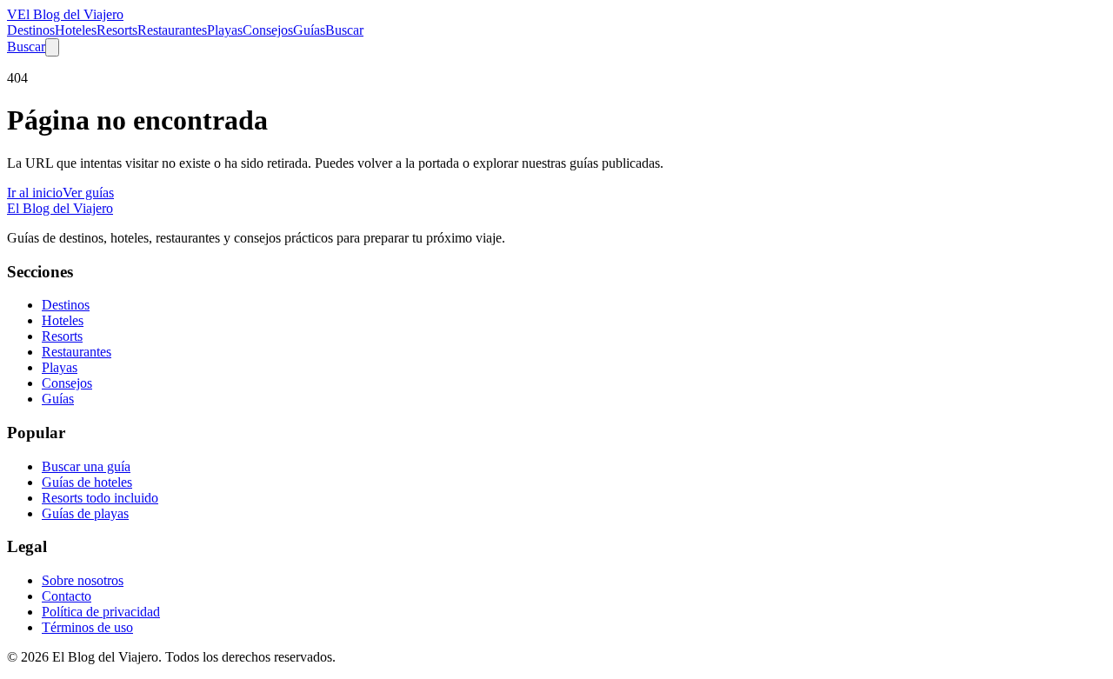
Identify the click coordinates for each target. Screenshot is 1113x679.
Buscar (344, 30)
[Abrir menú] (52, 47)
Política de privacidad (101, 611)
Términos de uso (87, 627)
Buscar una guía (86, 466)
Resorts (117, 30)
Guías (309, 30)
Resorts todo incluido (100, 497)
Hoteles (76, 30)
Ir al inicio (35, 192)
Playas (225, 30)
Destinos (31, 30)
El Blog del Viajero (60, 208)
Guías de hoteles (87, 482)
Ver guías (88, 192)
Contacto (66, 596)
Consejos (268, 30)
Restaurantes (172, 30)
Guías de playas (85, 513)
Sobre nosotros (82, 580)
